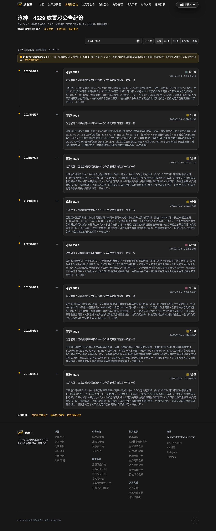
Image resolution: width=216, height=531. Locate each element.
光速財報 (59, 446)
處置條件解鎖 (136, 492)
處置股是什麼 (99, 464)
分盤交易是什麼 (100, 488)
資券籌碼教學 (136, 470)
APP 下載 (60, 460)
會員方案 (146, 4)
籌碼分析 (59, 456)
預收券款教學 (57, 415)
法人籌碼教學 (136, 465)
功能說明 (59, 437)
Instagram (172, 452)
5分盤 (176, 41)
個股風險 (73, 29)
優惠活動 (160, 4)
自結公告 (103, 4)
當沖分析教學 (136, 451)
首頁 (42, 4)
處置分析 (59, 441)
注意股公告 (88, 4)
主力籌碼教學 (136, 460)
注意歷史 (48, 29)
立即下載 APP (187, 4)
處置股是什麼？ (40, 415)
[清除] (138, 41)
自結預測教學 (136, 456)
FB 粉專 (171, 447)
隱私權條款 (135, 497)
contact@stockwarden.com (181, 437)
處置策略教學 (74, 415)
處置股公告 (71, 4)
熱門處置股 (54, 4)
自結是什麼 (98, 478)
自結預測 (59, 451)
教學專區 (117, 4)
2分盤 (167, 41)
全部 (159, 41)
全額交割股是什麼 (101, 483)
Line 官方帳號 (174, 443)
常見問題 (132, 4)
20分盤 (185, 41)
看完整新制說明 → (33, 60)
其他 (194, 41)
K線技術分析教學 (138, 441)
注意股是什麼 (99, 469)
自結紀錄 (61, 29)
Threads (171, 457)
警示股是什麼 (99, 474)
